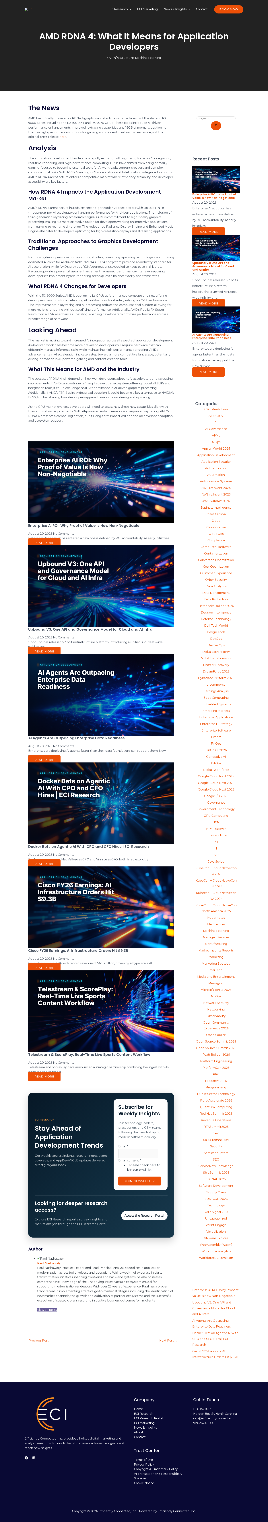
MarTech (216, 970)
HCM (216, 822)
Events (216, 737)
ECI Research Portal (148, 1418)
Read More (44, 543)
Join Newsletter (140, 1181)
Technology (216, 1205)
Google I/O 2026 (216, 796)
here (62, 137)
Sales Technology (216, 1140)
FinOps (216, 743)
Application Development (216, 455)
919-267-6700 (203, 1423)
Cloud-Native (216, 527)
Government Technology (216, 809)
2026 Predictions (216, 409)
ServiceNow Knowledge (216, 1166)
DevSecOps (216, 645)
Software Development (216, 1185)
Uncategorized (216, 1218)
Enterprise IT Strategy (216, 724)
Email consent (129, 1160)
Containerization (216, 553)
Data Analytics (216, 586)
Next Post (168, 1340)
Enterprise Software (216, 730)
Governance (216, 802)
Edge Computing (216, 697)
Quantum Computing (216, 1107)
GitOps (216, 763)
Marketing (216, 957)
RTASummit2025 (216, 1126)
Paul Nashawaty (49, 1263)
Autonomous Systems (216, 481)
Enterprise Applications (216, 717)
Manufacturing (216, 944)
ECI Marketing (147, 9)
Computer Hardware (216, 547)
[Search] (216, 125)
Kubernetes (216, 917)
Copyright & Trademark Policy (156, 1469)
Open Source (216, 1035)
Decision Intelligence (216, 612)
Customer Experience (216, 573)
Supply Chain (216, 1192)
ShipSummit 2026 (216, 1172)
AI (110, 58)
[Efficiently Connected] (28, 9)
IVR (216, 855)
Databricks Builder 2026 (216, 606)
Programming (216, 1087)
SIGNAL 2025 (216, 1179)
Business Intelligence (216, 507)
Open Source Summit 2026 (216, 1048)
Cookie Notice (144, 1483)
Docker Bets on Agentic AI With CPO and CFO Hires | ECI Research (88, 846)
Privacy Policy (144, 1464)
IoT (216, 842)
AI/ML (216, 435)
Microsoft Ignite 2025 (216, 990)
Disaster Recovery (216, 665)
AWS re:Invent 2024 (216, 488)
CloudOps (216, 534)
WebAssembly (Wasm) (216, 1244)
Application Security (216, 461)
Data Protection (216, 599)
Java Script (216, 861)
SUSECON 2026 (216, 1199)
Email (123, 1146)
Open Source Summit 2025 (216, 1041)
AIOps (216, 442)
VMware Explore (216, 1238)
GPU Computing (216, 815)
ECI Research (118, 9)
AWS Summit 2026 (216, 501)
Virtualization (216, 1231)
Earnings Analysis (216, 691)
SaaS (216, 1133)
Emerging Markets (216, 711)
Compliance (216, 540)
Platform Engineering (216, 1061)
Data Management (216, 593)
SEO (216, 1159)
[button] (129, 9)
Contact (202, 9)
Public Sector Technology (216, 1094)
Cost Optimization (216, 566)
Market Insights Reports (216, 950)
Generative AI (216, 756)
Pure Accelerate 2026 (216, 1100)
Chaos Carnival (216, 514)
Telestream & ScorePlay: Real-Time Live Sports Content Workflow (89, 1054)
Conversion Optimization (216, 560)
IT (216, 848)
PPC (216, 1074)
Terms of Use (143, 1460)
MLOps (216, 996)
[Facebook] (26, 1458)
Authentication (216, 468)
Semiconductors (216, 1153)
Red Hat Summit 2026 (216, 1113)
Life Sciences (216, 924)
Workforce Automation (216, 1258)
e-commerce (216, 684)
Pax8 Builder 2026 (216, 1054)
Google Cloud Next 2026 (216, 783)
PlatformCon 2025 (216, 1067)
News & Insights (175, 9)
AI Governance (216, 429)
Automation (216, 475)
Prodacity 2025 (216, 1081)
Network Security (216, 1003)
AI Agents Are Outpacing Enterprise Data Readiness (76, 738)
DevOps (216, 638)
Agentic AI (216, 416)
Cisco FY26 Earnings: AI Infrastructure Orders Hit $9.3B (78, 950)
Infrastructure (123, 58)
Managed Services (216, 937)
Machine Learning (148, 58)
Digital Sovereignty (216, 652)
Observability (216, 1016)
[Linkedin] (34, 1458)
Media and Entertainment (216, 976)
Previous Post (37, 1340)
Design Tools (216, 632)
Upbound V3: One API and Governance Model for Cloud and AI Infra (90, 629)
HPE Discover (216, 829)
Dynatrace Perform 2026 (216, 678)
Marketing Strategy (216, 963)
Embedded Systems (216, 704)
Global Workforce (216, 770)
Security (216, 1146)
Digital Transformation (216, 658)
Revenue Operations (216, 1120)
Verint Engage (216, 1225)
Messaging (216, 983)
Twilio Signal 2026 (216, 1212)
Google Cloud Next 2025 (216, 776)
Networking (216, 1009)
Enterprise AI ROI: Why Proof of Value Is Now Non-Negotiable (83, 525)
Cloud (216, 520)
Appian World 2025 (216, 448)
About (138, 1432)
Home (138, 1409)
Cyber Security (216, 579)
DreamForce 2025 (216, 671)
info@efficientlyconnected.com (216, 1418)
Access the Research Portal (144, 1215)
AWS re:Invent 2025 (216, 494)
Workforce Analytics (216, 1251)
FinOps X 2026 (216, 750)
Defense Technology (216, 619)
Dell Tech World (216, 625)
